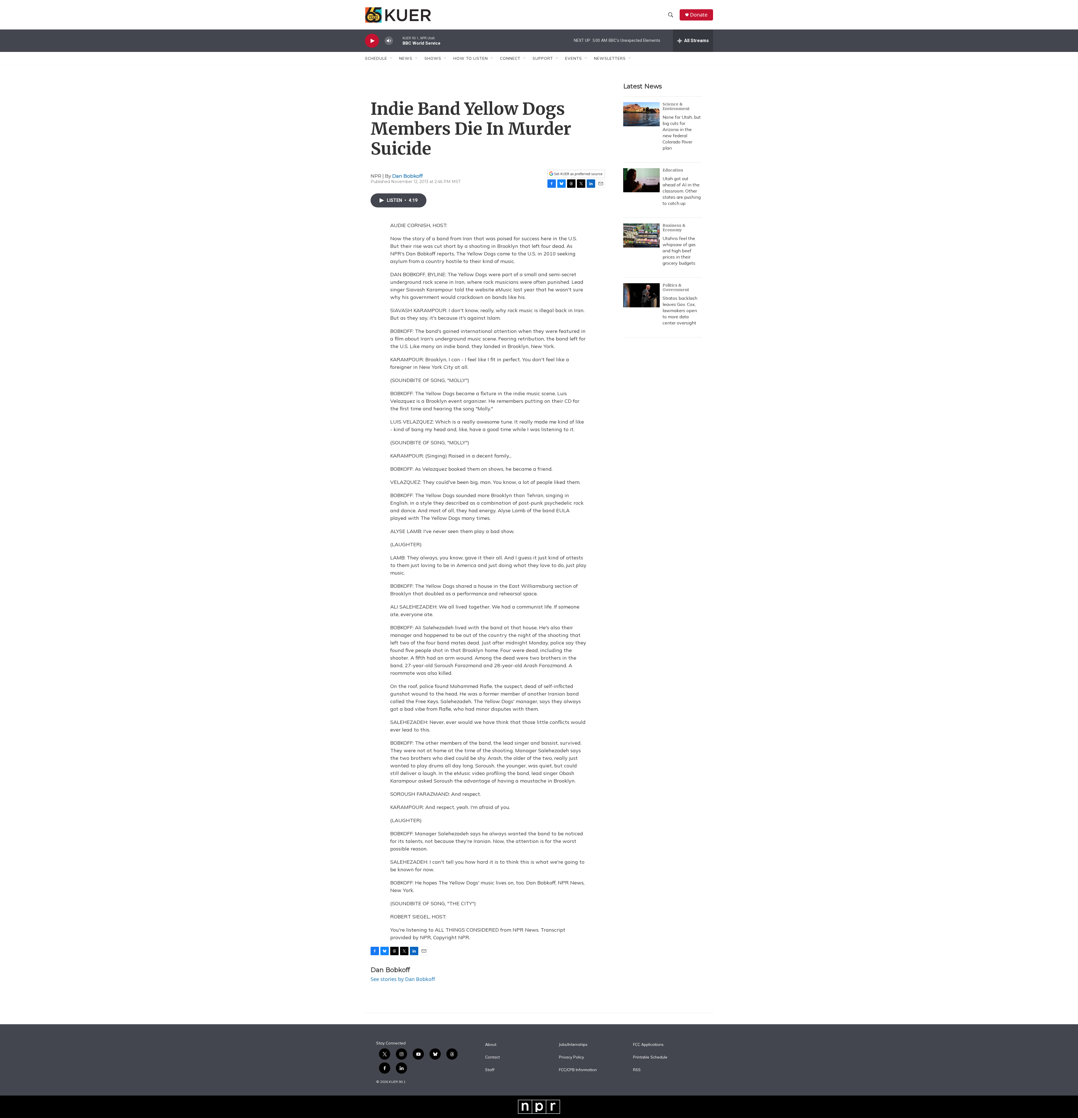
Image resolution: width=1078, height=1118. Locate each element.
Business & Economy (674, 227)
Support (543, 58)
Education (673, 170)
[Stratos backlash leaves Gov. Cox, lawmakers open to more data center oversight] (641, 295)
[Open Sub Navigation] (391, 58)
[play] (371, 41)
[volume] (389, 41)
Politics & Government (676, 287)
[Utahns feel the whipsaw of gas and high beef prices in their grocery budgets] (641, 235)
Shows (432, 58)
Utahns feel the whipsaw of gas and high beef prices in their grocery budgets (679, 251)
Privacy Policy (571, 1057)
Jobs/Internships (573, 1044)
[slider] (398, 41)
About (490, 1044)
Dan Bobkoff (407, 176)
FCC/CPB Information (578, 1070)
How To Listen (470, 58)
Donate (698, 15)
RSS (637, 1070)
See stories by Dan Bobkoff (403, 979)
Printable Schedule (650, 1057)
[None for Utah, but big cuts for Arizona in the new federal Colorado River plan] (641, 114)
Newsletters (610, 58)
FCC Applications (648, 1044)
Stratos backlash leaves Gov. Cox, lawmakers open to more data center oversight (680, 310)
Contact (492, 1057)
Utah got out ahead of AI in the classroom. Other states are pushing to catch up (682, 191)
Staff (489, 1070)
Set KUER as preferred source (577, 174)
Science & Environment (676, 106)
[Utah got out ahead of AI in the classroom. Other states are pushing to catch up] (641, 180)
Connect (510, 58)
